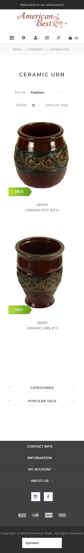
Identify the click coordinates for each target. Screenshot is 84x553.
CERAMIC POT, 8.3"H (42, 210)
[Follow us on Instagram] (35, 496)
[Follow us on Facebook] (48, 496)
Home (17, 49)
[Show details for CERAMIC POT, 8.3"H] (42, 155)
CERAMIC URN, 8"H (42, 328)
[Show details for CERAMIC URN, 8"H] (42, 273)
